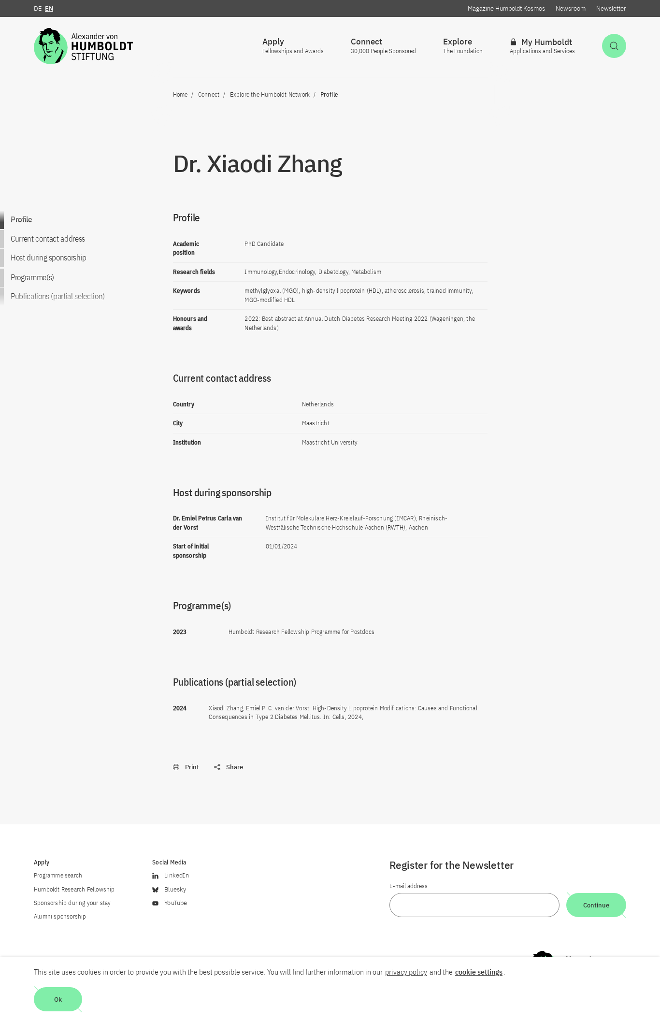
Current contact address (48, 238)
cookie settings (478, 972)
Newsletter (611, 8)
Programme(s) (32, 277)
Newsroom (571, 8)
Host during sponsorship (48, 258)
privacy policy (406, 972)
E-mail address (408, 886)
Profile (21, 219)
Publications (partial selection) (58, 296)
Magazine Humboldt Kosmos (506, 8)
